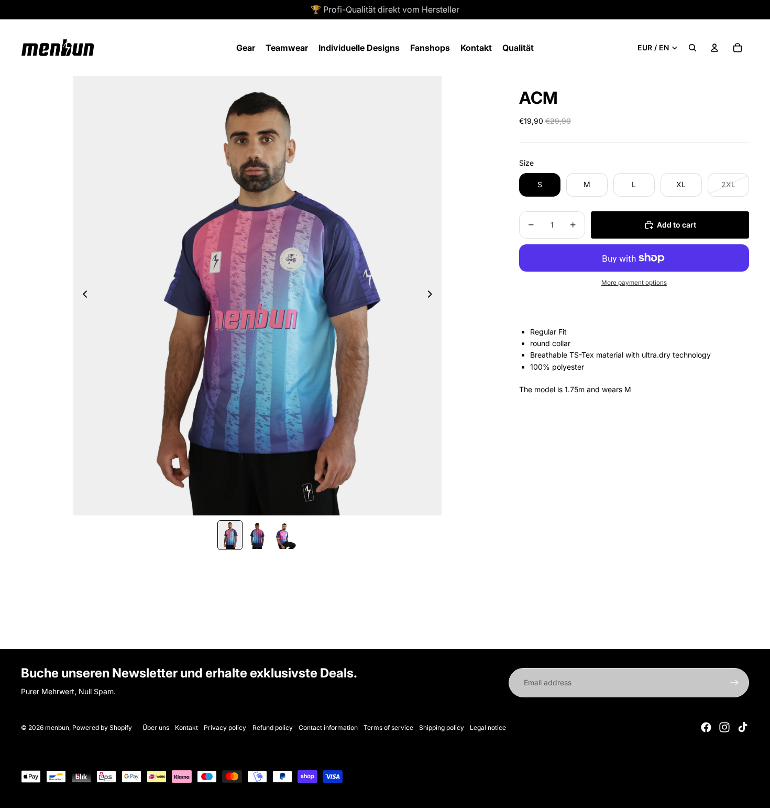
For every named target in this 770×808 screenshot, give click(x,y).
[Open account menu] (714, 47)
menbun (57, 727)
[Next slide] (433, 295)
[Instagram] (724, 727)
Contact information (328, 727)
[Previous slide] (82, 295)
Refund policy (272, 727)
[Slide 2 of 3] (257, 534)
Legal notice (488, 727)
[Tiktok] (742, 727)
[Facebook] (706, 727)
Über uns (155, 727)
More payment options (634, 282)
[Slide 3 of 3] (284, 534)
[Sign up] (734, 683)
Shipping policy (441, 727)
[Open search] (692, 47)
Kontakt (186, 727)
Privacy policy (225, 727)
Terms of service (388, 727)
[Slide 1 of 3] (229, 534)
